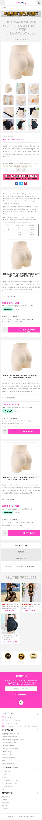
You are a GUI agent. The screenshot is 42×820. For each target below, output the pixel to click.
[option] (21, 14)
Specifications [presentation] (21, 545)
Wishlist (5, 809)
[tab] (21, 546)
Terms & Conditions (9, 758)
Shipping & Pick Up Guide (10, 734)
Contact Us (6, 771)
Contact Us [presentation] (21, 558)
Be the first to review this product (13, 139)
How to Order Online (9, 743)
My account (6, 797)
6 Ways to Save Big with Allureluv (13, 740)
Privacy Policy (7, 755)
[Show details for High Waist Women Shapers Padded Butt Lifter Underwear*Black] (10, 624)
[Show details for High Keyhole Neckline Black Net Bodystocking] (31, 592)
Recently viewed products (10, 780)
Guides (4, 777)
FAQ (3, 789)
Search (40, 7)
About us (5, 761)
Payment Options (8, 746)
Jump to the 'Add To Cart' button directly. (20, 165)
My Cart (4, 806)
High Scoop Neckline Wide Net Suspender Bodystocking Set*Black (11, 606)
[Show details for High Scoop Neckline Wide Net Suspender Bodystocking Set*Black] (10, 592)
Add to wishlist (5, 329)
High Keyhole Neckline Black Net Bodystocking (31, 606)
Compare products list (9, 783)
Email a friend (24, 169)
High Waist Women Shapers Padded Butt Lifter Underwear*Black (10, 637)
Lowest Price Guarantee (10, 737)
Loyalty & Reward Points (10, 749)
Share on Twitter (21, 183)
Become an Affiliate (8, 764)
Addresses (5, 803)
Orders (4, 800)
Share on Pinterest (25, 183)
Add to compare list (18, 169)
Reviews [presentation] (21, 552)
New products (7, 786)
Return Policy (6, 752)
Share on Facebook (16, 183)
